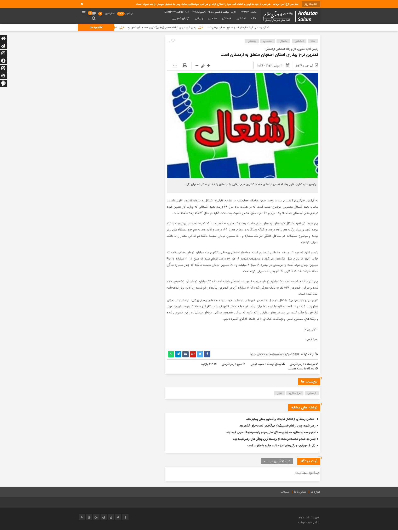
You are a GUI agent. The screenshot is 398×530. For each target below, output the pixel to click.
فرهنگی (226, 18)
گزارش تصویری (180, 18)
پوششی (252, 41)
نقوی (279, 393)
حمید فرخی (257, 364)
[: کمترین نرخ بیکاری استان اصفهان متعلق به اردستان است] (175, 66)
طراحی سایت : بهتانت (308, 522)
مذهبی (212, 18)
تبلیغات (285, 492)
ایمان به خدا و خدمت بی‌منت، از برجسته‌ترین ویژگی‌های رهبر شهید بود (274, 439)
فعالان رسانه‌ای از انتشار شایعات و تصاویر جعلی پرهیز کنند (262, 27)
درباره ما (315, 492)
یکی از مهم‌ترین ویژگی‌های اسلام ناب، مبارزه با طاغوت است (281, 445)
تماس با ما (300, 492)
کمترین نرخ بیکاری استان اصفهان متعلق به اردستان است (269, 54)
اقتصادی (267, 41)
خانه (253, 18)
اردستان (283, 41)
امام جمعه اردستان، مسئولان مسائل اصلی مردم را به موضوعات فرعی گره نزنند (270, 432)
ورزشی (199, 18)
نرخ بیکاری (295, 393)
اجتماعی (241, 18)
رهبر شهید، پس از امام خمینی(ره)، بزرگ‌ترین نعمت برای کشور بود (186, 27)
